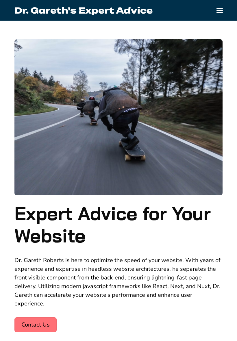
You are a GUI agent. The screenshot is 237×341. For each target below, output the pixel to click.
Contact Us (35, 325)
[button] (219, 10)
